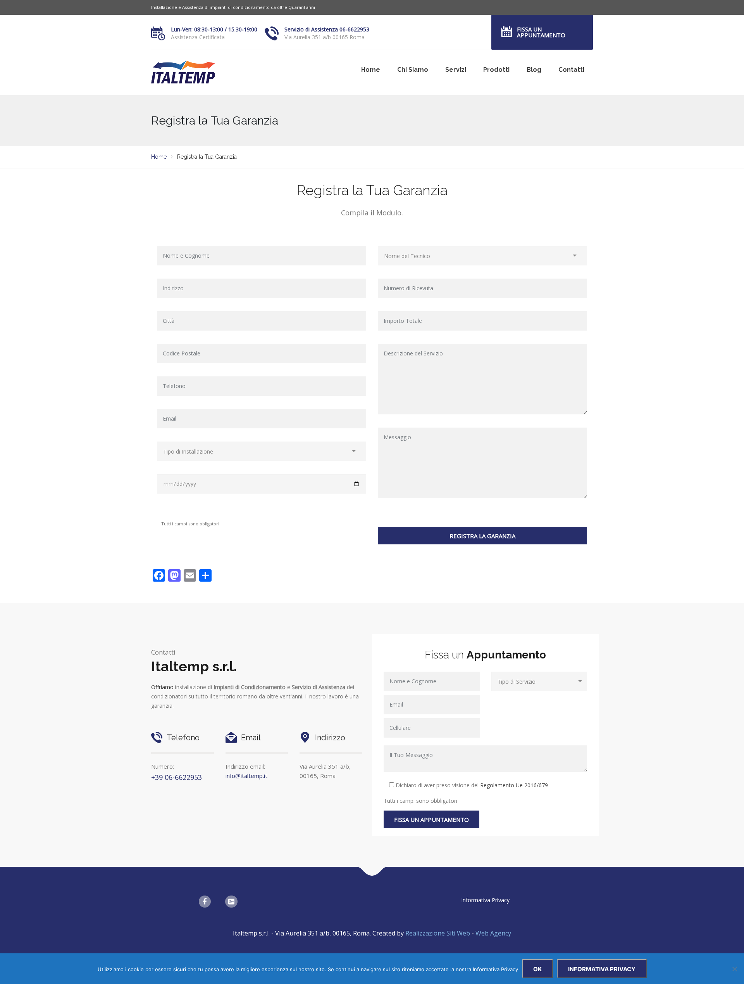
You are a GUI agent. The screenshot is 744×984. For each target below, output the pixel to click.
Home (370, 69)
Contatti (571, 69)
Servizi (455, 69)
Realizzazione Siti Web (438, 933)
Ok (537, 969)
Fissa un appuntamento (541, 32)
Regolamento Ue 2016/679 (514, 785)
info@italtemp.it (246, 776)
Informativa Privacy (485, 900)
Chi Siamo (412, 69)
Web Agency (493, 933)
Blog (534, 69)
